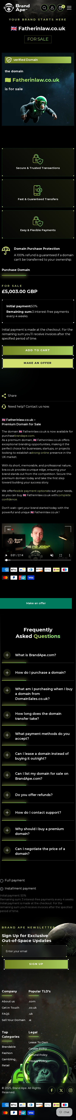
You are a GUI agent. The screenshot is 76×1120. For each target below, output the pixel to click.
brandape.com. (24, 435)
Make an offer (36, 605)
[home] (17, 7)
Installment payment (20, 888)
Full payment (15, 880)
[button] (44, 8)
